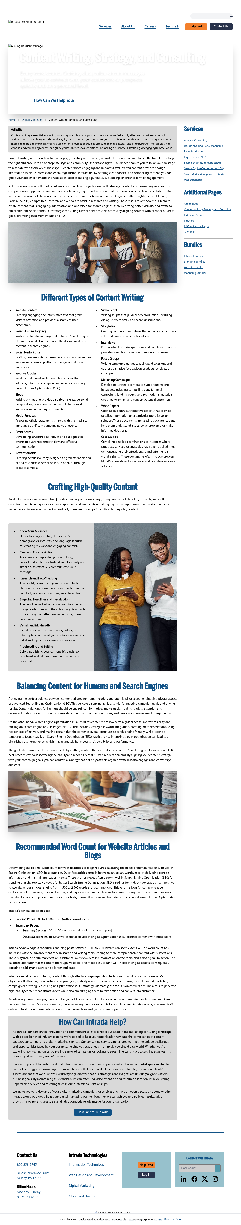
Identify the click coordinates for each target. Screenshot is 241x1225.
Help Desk (196, 26)
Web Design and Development (91, 1175)
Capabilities (191, 204)
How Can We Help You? (54, 101)
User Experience (193, 179)
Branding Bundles (194, 261)
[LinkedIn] (184, 1178)
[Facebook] (194, 1178)
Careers (150, 26)
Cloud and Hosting (82, 1196)
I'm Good (177, 1219)
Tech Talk (172, 26)
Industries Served (194, 215)
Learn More (163, 1219)
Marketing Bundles (195, 273)
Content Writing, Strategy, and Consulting (208, 209)
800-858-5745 (27, 1165)
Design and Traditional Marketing (203, 146)
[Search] (231, 16)
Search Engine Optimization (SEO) (204, 168)
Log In (146, 1175)
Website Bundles (193, 267)
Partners (189, 220)
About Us (128, 26)
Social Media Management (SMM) (204, 174)
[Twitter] (205, 1178)
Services (105, 26)
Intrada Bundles (193, 256)
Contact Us (221, 26)
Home (12, 120)
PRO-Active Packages (196, 226)
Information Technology (86, 1165)
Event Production (194, 151)
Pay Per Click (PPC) (195, 157)
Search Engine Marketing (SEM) (202, 163)
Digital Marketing (32, 120)
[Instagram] (215, 1178)
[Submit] (217, 1168)
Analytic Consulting (195, 140)
